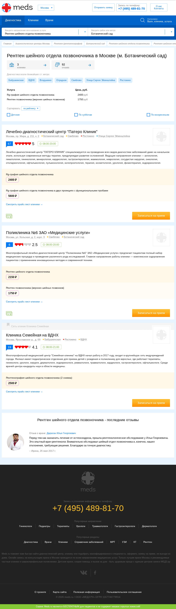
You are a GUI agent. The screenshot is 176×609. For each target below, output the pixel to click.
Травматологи (100, 526)
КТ (135, 542)
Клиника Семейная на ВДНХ (32, 335)
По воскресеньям (160, 114)
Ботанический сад (53, 136)
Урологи (80, 526)
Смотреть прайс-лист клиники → (24, 204)
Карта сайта (60, 592)
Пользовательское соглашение (124, 592)
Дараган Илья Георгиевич (61, 433)
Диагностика (13, 20)
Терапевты (63, 526)
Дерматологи (149, 526)
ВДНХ (32, 80)
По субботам (85, 114)
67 (9, 143)
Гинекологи (25, 526)
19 (9, 347)
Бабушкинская (16, 80)
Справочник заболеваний (89, 542)
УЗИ (124, 542)
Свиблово (76, 80)
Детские (15, 114)
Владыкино (45, 80)
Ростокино (125, 80)
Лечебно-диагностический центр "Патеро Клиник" (51, 131)
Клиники (33, 20)
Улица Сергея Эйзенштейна (100, 80)
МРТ (112, 542)
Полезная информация (86, 592)
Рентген (147, 542)
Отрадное (61, 80)
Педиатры (44, 526)
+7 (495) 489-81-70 (131, 7)
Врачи (49, 20)
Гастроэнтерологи (125, 526)
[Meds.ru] (88, 482)
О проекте (40, 592)
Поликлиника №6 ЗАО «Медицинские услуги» (48, 232)
